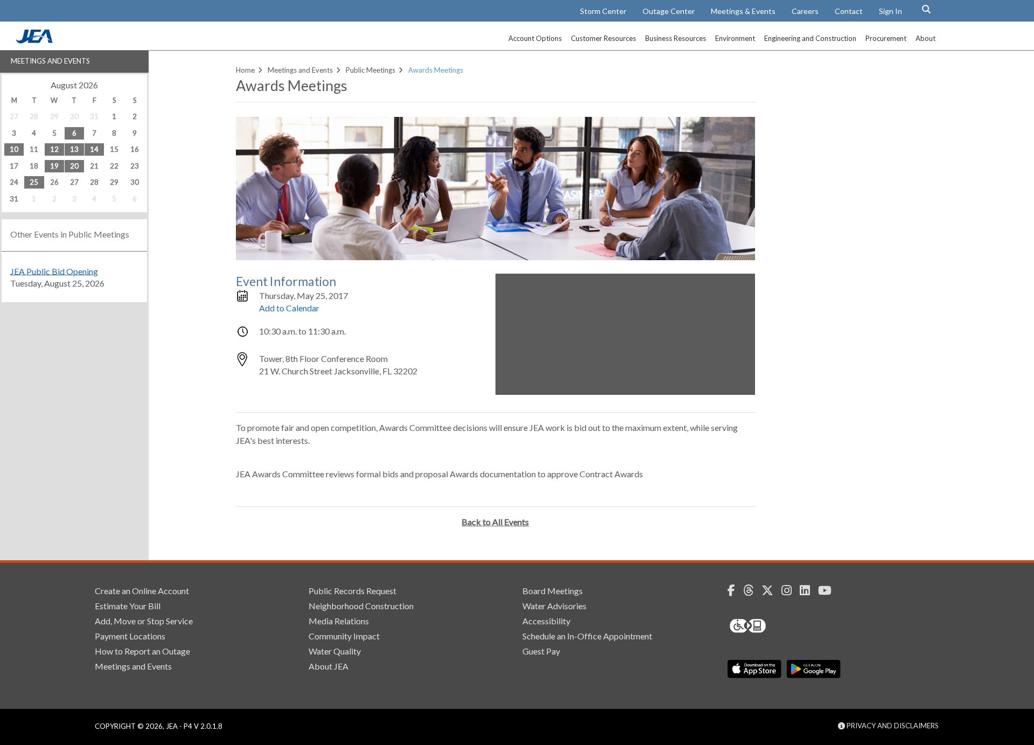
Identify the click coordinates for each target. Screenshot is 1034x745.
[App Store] (754, 669)
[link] (35, 40)
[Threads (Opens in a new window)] (752, 590)
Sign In (890, 11)
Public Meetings (370, 70)
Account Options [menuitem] (535, 38)
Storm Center (603, 11)
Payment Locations (130, 636)
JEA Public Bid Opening (54, 271)
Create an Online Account (142, 591)
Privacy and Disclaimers (892, 725)
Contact (849, 11)
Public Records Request (352, 591)
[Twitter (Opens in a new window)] (771, 590)
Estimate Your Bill (127, 606)
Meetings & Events (743, 11)
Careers (805, 11)
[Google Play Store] (814, 669)
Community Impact (344, 636)
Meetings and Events (50, 61)
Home (245, 70)
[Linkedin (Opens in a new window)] (809, 590)
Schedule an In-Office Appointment (587, 636)
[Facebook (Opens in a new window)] (735, 590)
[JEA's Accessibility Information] (768, 625)
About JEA (328, 666)
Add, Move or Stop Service (144, 621)
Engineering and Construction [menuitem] (810, 38)
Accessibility (546, 621)
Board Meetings (552, 591)
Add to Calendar (289, 308)
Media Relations (339, 621)
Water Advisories (554, 606)
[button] (926, 9)
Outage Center (668, 11)
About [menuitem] (925, 38)
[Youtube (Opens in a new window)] (829, 590)
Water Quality (335, 651)
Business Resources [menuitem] (675, 38)
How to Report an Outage (142, 651)
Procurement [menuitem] (885, 38)
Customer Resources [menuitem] (603, 38)
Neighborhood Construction (361, 606)
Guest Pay (541, 651)
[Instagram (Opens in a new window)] (790, 590)
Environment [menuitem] (735, 38)
